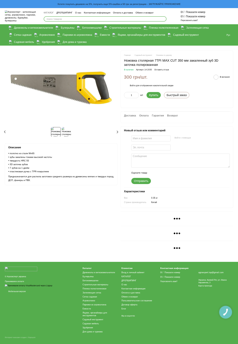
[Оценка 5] (173, 173)
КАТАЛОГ (49, 12)
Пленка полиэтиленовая (163, 27)
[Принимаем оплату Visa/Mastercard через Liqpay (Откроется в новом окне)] (28, 285)
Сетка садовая (23, 34)
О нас (78, 12)
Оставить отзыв (161, 70)
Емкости (105, 34)
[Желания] (213, 16)
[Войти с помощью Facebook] (194, 138)
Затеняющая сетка (197, 27)
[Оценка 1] (152, 173)
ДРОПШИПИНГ (64, 12)
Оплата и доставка (123, 12)
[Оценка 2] (157, 173)
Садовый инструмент (186, 34)
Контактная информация (97, 12)
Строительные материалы (125, 27)
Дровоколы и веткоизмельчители (33, 27)
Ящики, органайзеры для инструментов (141, 34)
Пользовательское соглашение (136, 300)
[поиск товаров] (163, 19)
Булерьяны (67, 27)
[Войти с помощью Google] (200, 138)
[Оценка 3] (162, 173)
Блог (123, 308)
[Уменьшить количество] (126, 95)
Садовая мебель (24, 42)
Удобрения (48, 42)
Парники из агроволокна (77, 34)
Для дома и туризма (75, 42)
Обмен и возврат (144, 12)
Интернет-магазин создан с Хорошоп (20, 337)
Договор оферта (129, 304)
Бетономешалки (92, 27)
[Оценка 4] (168, 173)
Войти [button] (133, 85)
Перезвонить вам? (189, 20)
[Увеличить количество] (136, 95)
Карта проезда (205, 286)
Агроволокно (47, 34)
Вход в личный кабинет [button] (132, 272)
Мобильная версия (17, 291)
